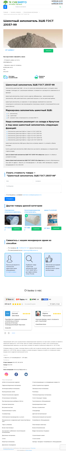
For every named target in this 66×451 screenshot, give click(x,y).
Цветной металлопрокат (39, 413)
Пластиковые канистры (39, 424)
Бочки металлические (38, 427)
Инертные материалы (8, 441)
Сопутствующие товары (39, 398)
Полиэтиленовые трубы (9, 410)
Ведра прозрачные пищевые (40, 430)
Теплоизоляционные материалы (41, 394)
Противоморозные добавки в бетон (12, 401)
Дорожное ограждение (9, 444)
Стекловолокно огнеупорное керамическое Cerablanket (13, 212)
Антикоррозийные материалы (11, 388)
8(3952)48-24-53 (57, 1)
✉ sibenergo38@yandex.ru (30, 250)
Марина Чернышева (46, 314)
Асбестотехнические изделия (11, 382)
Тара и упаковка (7, 424)
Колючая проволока (8, 404)
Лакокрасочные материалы (40, 388)
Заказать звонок (58, 2)
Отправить (10, 198)
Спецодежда (36, 410)
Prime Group (29, 450)
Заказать (48, 50)
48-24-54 (5, 71)
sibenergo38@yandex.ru (20, 369)
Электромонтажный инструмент (41, 417)
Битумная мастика (7, 407)
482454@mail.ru (7, 62)
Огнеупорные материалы (9, 398)
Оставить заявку (11, 272)
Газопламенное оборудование (41, 401)
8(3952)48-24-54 (57, 3)
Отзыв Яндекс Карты (41, 324)
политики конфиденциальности (32, 194)
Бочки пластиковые (7, 427)
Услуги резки (36, 438)
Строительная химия (38, 435)
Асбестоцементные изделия (40, 385)
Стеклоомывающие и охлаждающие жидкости (46, 382)
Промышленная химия (8, 391)
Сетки (4, 438)
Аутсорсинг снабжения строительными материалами (13, 431)
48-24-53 (14, 362)
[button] (5, 7)
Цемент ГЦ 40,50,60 (50, 210)
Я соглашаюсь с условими (23, 194)
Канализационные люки (39, 404)
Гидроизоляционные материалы (11, 385)
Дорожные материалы (8, 435)
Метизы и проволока (38, 407)
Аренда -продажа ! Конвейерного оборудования (46, 441)
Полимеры (35, 391)
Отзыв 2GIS (8, 327)
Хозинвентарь (6, 413)
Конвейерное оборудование (40, 420)
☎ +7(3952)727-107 (23, 248)
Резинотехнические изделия (10, 394)
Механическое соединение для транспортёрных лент (16, 421)
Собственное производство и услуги (13, 417)
